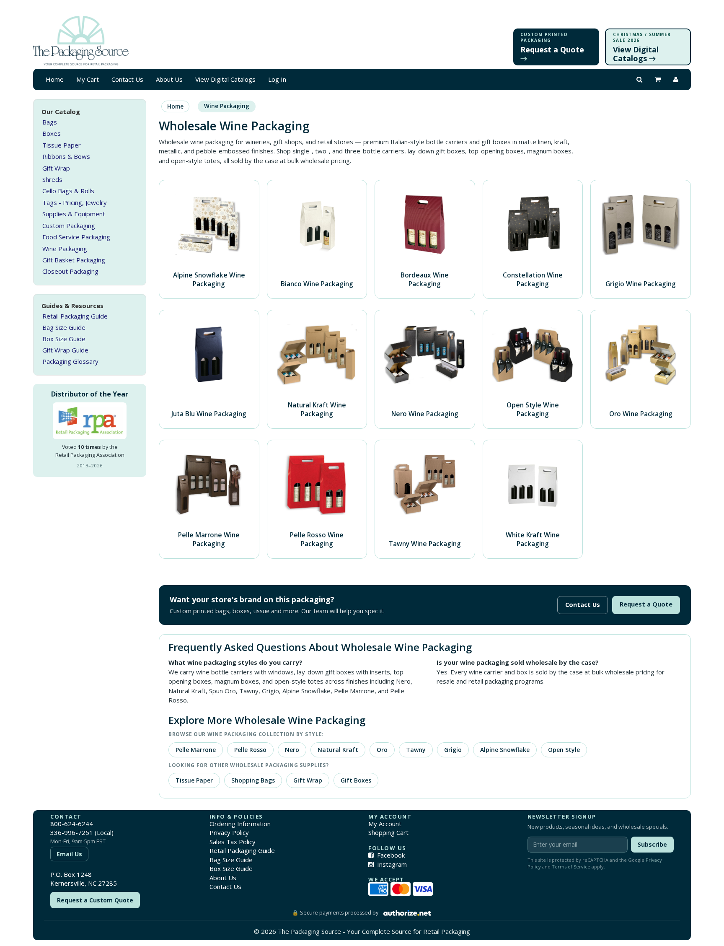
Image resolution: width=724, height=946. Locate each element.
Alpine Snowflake (505, 750)
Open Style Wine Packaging (533, 409)
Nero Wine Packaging (424, 413)
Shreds (52, 180)
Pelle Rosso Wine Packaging (317, 539)
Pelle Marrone (196, 750)
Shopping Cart (388, 832)
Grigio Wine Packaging (640, 283)
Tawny (416, 750)
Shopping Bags (253, 780)
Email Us (69, 854)
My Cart (87, 79)
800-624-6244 (71, 823)
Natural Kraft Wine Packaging (317, 409)
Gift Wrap (56, 168)
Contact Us (127, 79)
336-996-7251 (71, 832)
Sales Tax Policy (232, 841)
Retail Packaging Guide (75, 316)
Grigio (453, 750)
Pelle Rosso (250, 750)
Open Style (564, 750)
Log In (277, 79)
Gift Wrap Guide (65, 350)
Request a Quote (646, 604)
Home (55, 79)
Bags (49, 122)
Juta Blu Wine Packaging (208, 413)
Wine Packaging (64, 248)
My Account (384, 823)
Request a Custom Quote (95, 900)
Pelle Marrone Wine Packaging (209, 539)
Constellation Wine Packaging (533, 279)
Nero (292, 750)
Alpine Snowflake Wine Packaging (209, 279)
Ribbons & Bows (66, 157)
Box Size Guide (63, 339)
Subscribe (652, 844)
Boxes (51, 134)
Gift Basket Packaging (73, 260)
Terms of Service (571, 866)
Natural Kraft (338, 750)
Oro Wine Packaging (640, 413)
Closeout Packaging (70, 271)
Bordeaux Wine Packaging (425, 279)
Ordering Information (240, 823)
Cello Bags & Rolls (68, 191)
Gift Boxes (356, 780)
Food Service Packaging (76, 237)
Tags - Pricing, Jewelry (74, 202)
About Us (169, 79)
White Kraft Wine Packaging (533, 539)
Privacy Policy (229, 832)
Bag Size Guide (63, 328)
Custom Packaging (68, 225)
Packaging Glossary (70, 362)
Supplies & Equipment (73, 214)
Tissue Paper (61, 145)
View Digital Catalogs (225, 79)
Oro (382, 750)
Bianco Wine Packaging (317, 283)
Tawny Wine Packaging (425, 543)
